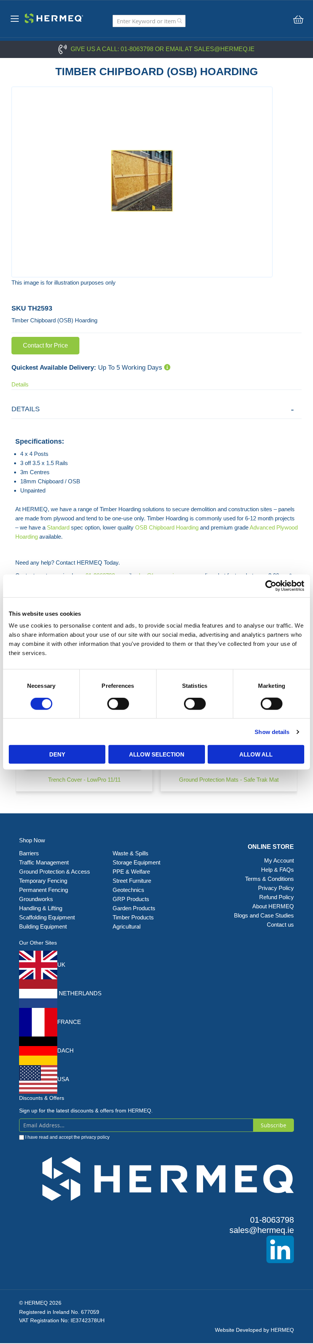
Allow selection (156, 754)
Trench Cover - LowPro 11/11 (84, 779)
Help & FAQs (277, 869)
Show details (272, 731)
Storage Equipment (137, 862)
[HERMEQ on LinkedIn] (156, 1249)
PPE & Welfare (131, 871)
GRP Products (131, 899)
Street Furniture (132, 880)
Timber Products (133, 917)
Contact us (280, 924)
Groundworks (36, 899)
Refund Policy (276, 897)
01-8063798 (137, 49)
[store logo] (52, 17)
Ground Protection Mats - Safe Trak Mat (229, 779)
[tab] (156, 409)
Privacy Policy (276, 888)
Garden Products (134, 908)
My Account (279, 860)
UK (61, 964)
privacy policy (95, 1137)
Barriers (29, 853)
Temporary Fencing (43, 880)
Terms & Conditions (269, 879)
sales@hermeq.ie (224, 49)
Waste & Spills (131, 853)
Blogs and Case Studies (264, 915)
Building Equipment (43, 926)
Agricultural (126, 926)
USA (63, 1079)
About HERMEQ (273, 906)
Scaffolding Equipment (47, 917)
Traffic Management (44, 862)
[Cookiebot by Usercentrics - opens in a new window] (270, 585)
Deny (57, 754)
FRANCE (69, 1022)
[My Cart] (298, 19)
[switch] (118, 704)
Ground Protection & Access (54, 871)
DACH (65, 1050)
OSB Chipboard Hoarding (166, 527)
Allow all (256, 754)
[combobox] (149, 21)
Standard (58, 527)
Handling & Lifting (40, 908)
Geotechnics (128, 890)
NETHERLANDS (79, 993)
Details (20, 384)
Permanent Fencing (43, 890)
